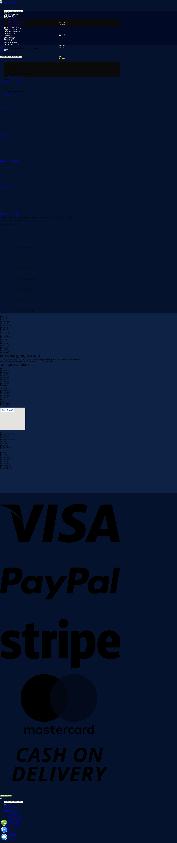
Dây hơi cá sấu (13, 26)
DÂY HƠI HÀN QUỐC (11, 44)
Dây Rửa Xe (8, 35)
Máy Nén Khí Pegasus (11, 14)
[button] (1, 50)
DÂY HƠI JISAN (13, 19)
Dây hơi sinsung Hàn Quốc (17, 23)
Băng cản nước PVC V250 (9, 134)
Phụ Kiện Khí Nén (10, 39)
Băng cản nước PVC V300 (9, 161)
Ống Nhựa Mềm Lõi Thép (12, 28)
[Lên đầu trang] (1, 798)
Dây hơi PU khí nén (14, 24)
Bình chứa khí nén (10, 16)
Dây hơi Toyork (13, 21)
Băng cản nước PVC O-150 (9, 214)
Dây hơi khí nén (9, 18)
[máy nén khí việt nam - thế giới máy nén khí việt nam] (8, 2)
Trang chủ (7, 12)
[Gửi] (5, 804)
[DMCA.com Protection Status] (6, 796)
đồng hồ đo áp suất (10, 42)
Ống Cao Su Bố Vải (10, 30)
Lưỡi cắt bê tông (9, 37)
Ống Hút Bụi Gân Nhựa (12, 31)
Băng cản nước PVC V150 (9, 108)
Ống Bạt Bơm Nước (11, 33)
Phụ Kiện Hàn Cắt (10, 41)
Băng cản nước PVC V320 (9, 187)
